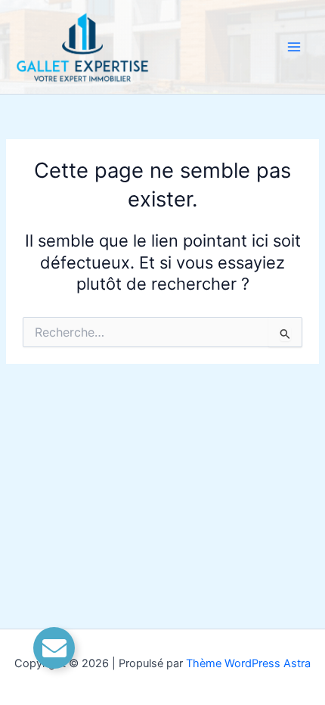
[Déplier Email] (54, 648)
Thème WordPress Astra (248, 663)
